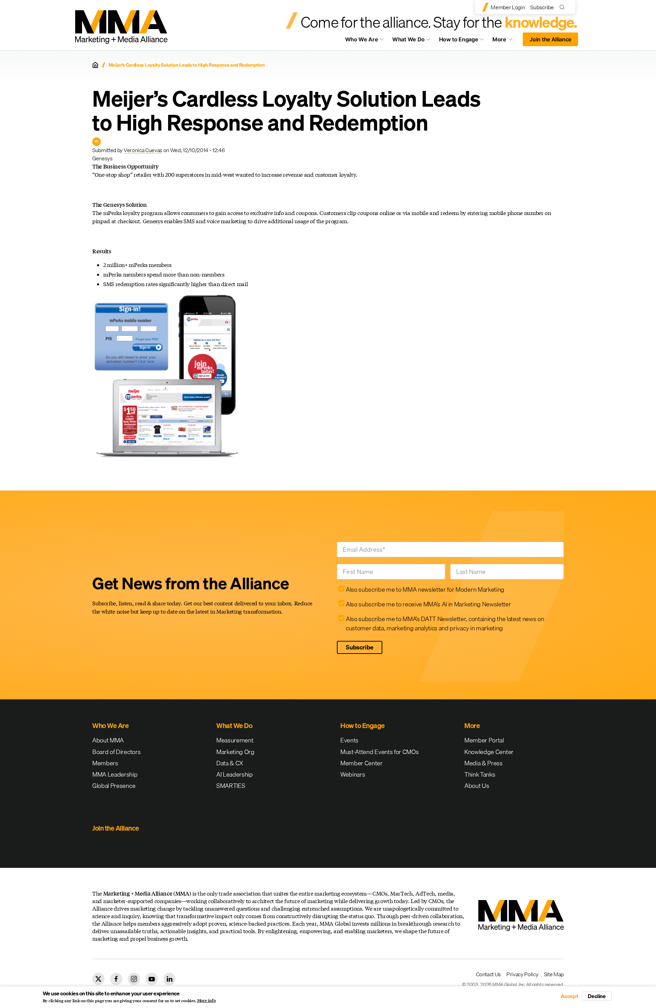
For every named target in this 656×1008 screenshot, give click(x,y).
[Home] (95, 65)
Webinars (352, 774)
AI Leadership (234, 774)
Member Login (508, 7)
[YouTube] (152, 979)
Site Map (554, 974)
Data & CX (229, 763)
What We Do (408, 39)
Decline (597, 996)
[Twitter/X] (98, 979)
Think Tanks (479, 774)
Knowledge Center (489, 752)
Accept (569, 996)
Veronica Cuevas (143, 150)
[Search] (563, 7)
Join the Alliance (550, 39)
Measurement (234, 740)
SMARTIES (230, 786)
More (505, 41)
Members (105, 763)
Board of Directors (116, 752)
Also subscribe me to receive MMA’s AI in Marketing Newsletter (428, 604)
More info (206, 1000)
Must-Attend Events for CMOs (379, 752)
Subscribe (542, 7)
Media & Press (483, 763)
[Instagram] (134, 979)
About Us (476, 786)
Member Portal (484, 740)
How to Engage (458, 39)
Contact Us (488, 974)
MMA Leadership (115, 774)
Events (349, 740)
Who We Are (361, 39)
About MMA (108, 740)
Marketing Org (235, 752)
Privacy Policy (522, 974)
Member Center (361, 763)
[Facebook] (116, 979)
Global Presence (113, 786)
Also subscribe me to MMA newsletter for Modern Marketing (425, 589)
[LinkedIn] (169, 979)
